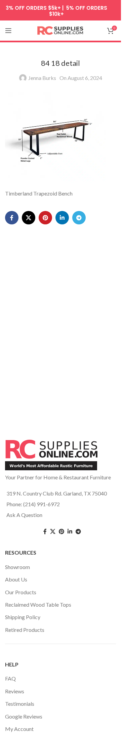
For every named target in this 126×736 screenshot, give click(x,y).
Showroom (17, 567)
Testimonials (19, 703)
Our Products (20, 592)
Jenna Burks (42, 78)
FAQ (10, 678)
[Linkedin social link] (62, 217)
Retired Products (24, 629)
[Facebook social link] (11, 217)
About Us (16, 579)
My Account (19, 729)
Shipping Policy (22, 617)
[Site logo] (60, 30)
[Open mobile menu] (8, 30)
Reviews (14, 691)
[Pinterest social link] (45, 217)
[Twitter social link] (52, 531)
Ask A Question (24, 515)
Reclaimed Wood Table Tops (38, 604)
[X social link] (28, 217)
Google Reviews (23, 716)
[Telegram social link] (79, 217)
